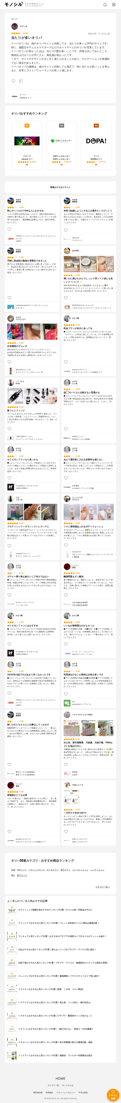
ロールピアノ (52, 870)
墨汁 (13, 875)
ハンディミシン (97, 870)
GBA (13, 870)
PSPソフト (22, 870)
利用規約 (49, 1092)
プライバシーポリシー (65, 1092)
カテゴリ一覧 (53, 1085)
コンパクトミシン (80, 870)
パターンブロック (37, 870)
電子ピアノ (65, 870)
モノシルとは (67, 1085)
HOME (60, 1078)
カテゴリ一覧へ (102, 887)
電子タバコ (22, 875)
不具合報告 (83, 1092)
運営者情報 (38, 1092)
